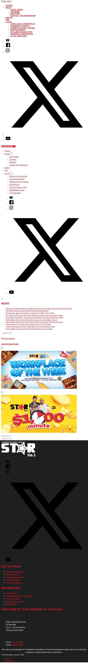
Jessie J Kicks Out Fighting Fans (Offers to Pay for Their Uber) (28, 324)
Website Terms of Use (14, 602)
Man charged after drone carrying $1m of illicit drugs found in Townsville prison (34, 322)
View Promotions (10, 344)
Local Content (11, 604)
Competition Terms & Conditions (19, 596)
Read (8, 8)
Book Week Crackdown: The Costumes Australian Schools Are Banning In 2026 (34, 317)
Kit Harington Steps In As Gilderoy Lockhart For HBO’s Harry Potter (30, 313)
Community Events (20, 26)
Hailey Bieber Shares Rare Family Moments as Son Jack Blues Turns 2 (31, 320)
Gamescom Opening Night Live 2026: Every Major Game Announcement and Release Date (39, 308)
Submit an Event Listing (22, 28)
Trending (15, 12)
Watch (9, 18)
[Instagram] (8, 52)
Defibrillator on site (21, 34)
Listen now (7, 146)
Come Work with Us (14, 583)
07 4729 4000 (17, 642)
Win (7, 20)
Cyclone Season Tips (21, 32)
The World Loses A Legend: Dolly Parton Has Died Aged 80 (27, 311)
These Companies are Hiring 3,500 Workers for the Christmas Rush (30, 326)
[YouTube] (8, 140)
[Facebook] (8, 47)
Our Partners (17, 30)
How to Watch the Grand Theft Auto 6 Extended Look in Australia (29, 329)
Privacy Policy (11, 593)
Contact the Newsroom (22, 16)
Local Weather (18, 36)
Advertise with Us (13, 574)
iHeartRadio (10, 661)
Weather (15, 14)
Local (9, 22)
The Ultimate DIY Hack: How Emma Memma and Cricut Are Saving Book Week (34, 315)
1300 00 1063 (17, 645)
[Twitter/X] (46, 135)
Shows (9, 6)
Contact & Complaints (14, 572)
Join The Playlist (12, 580)
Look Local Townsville (22, 24)
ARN (7, 659)
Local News (16, 10)
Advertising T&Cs (13, 599)
